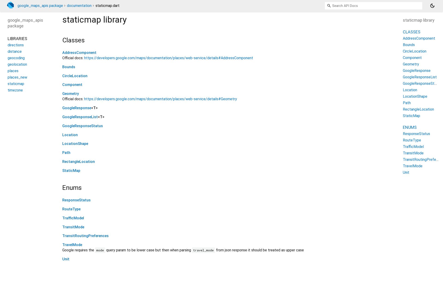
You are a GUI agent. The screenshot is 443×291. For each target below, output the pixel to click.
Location (70, 135)
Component (72, 84)
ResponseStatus (76, 200)
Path (66, 152)
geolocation (17, 64)
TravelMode (72, 245)
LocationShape (75, 143)
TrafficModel (73, 218)
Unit (65, 259)
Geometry (70, 93)
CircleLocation (74, 76)
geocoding (16, 58)
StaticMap (71, 170)
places (13, 71)
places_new (17, 77)
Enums (410, 127)
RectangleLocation (78, 161)
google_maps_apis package (40, 5)
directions (16, 45)
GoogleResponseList (80, 117)
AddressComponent (79, 52)
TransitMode (73, 227)
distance (15, 51)
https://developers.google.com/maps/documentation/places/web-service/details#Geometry (160, 99)
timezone (15, 90)
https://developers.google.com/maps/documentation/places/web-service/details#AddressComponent (168, 58)
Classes (411, 32)
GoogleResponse (76, 108)
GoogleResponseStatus (82, 126)
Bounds (68, 67)
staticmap (16, 84)
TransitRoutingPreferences (85, 236)
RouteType (71, 209)
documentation (79, 5)
